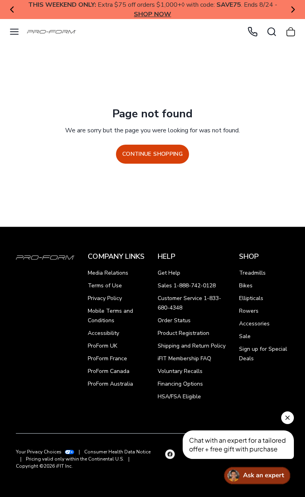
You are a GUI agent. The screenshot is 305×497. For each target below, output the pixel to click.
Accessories (254, 323)
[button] (14, 31)
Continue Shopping (152, 154)
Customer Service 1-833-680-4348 (189, 303)
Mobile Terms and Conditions (110, 315)
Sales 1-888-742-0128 (187, 285)
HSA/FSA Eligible (179, 396)
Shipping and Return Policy (192, 346)
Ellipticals (251, 298)
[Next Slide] (293, 9)
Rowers (249, 311)
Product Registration (183, 333)
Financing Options (180, 384)
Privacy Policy (105, 298)
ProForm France (107, 358)
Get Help (169, 273)
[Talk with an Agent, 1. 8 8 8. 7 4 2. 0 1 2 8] (253, 31)
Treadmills (252, 273)
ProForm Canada (108, 371)
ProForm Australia (110, 384)
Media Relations (108, 273)
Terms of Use (105, 285)
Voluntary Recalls (180, 371)
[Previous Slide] (12, 9)
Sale (245, 336)
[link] (49, 32)
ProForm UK (102, 346)
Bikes (246, 285)
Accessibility (103, 333)
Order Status (174, 320)
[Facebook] (170, 454)
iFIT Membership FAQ (184, 358)
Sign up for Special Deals (263, 353)
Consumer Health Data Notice (117, 452)
